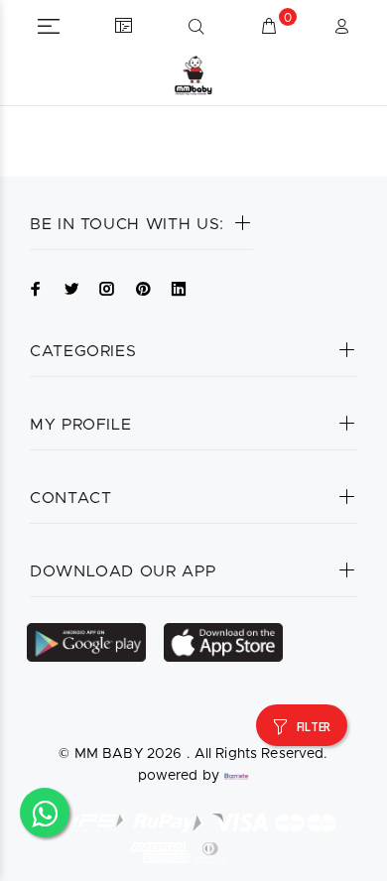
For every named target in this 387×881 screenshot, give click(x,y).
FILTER (313, 727)
